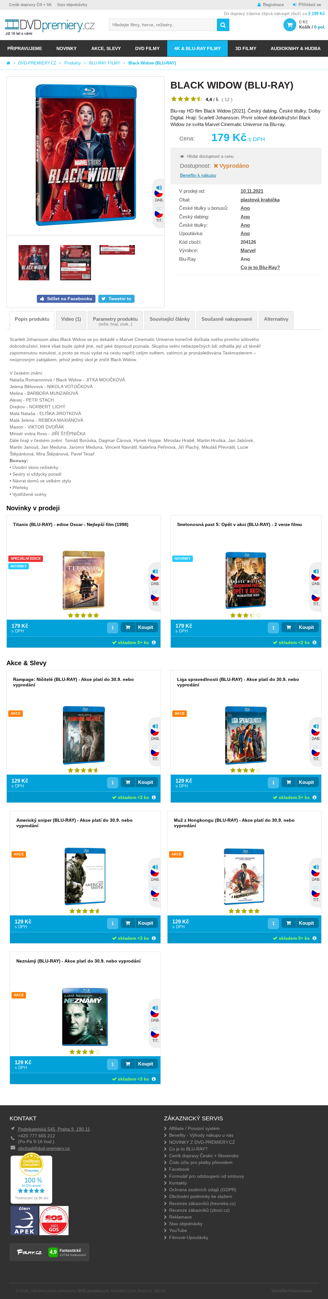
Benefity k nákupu (198, 175)
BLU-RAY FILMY (104, 63)
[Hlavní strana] (8, 63)
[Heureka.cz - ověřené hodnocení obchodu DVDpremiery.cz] (31, 1202)
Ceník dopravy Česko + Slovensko (204, 1155)
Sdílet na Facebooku (69, 298)
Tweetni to (119, 298)
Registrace (273, 4)
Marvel (248, 250)
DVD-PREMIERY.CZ (37, 63)
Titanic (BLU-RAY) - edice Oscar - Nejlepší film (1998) (70, 524)
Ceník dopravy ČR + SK (30, 5)
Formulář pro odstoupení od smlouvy (206, 1176)
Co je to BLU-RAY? (188, 1148)
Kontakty (178, 1182)
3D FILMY (245, 48)
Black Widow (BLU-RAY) (152, 63)
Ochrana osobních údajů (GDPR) (202, 1189)
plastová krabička (260, 199)
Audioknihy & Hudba (296, 48)
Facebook (179, 1169)
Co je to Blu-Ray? (260, 267)
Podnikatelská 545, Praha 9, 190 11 (54, 1129)
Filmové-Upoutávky (188, 1237)
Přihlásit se (310, 4)
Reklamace (180, 1216)
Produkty (72, 63)
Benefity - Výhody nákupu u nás (201, 1135)
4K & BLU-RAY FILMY (197, 48)
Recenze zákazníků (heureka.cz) (202, 1203)
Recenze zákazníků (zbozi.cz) (199, 1210)
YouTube (178, 1230)
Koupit (145, 627)
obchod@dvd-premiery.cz (44, 1148)
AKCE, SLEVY (106, 48)
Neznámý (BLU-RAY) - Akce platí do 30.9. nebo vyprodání (78, 961)
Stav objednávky (72, 5)
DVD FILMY (147, 48)
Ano (245, 208)
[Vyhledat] (223, 25)
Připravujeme (24, 48)
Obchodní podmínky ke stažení (200, 1196)
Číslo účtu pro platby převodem (201, 1162)
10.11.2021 (252, 191)
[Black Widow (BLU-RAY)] (85, 156)
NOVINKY (66, 48)
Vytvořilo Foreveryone (291, 1291)
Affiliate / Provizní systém (194, 1128)
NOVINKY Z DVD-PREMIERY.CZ (202, 1142)
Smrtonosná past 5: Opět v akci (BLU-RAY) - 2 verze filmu (239, 524)
